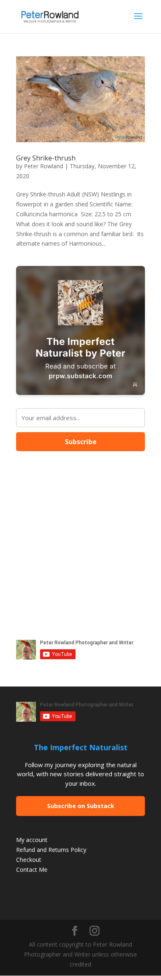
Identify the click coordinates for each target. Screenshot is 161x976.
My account (31, 840)
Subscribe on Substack (80, 806)
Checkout (28, 860)
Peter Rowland (43, 166)
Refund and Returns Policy (51, 850)
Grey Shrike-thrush (46, 158)
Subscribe (81, 441)
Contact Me (31, 869)
